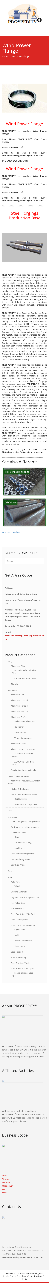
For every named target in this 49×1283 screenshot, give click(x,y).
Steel (10, 877)
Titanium (6, 1179)
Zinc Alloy (15, 684)
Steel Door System (19, 919)
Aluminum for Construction (23, 749)
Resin (10, 871)
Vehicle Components (23, 738)
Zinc (4, 1189)
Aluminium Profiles (19, 717)
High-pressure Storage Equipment (26, 897)
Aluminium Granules (20, 711)
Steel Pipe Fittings (19, 957)
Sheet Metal (19, 946)
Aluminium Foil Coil (19, 700)
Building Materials (19, 891)
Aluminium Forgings (19, 706)
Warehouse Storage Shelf (25, 804)
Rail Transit (19, 727)
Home (5, 56)
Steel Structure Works (20, 963)
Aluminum (12, 690)
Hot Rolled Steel (18, 903)
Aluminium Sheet (18, 743)
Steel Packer (19, 848)
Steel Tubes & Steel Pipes (22, 968)
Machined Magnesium (20, 859)
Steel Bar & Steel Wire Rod (23, 914)
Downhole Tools (18, 832)
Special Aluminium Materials (23, 770)
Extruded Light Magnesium (23, 853)
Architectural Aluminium (24, 721)
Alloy (10, 661)
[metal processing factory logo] (24, 13)
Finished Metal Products (18, 776)
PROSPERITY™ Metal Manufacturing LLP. (24, 1273)
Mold (16, 935)
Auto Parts (15, 882)
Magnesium (13, 817)
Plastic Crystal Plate (23, 940)
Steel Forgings (17, 952)
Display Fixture (20, 799)
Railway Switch (17, 908)
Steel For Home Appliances (23, 925)
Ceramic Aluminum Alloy (25, 678)
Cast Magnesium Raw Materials (25, 827)
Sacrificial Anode (18, 865)
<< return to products (11, 532)
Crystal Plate (19, 929)
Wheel (17, 886)
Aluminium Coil (17, 694)
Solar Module (20, 732)
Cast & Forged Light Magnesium (25, 821)
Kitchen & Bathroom (20, 789)
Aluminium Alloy (18, 666)
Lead (10, 810)
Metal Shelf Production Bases (24, 794)
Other (16, 837)
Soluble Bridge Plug (22, 842)
